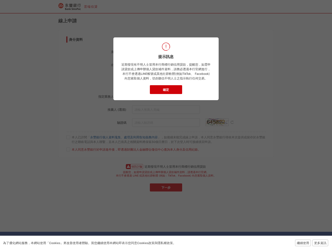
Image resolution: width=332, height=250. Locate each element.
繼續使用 (303, 243)
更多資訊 (320, 243)
